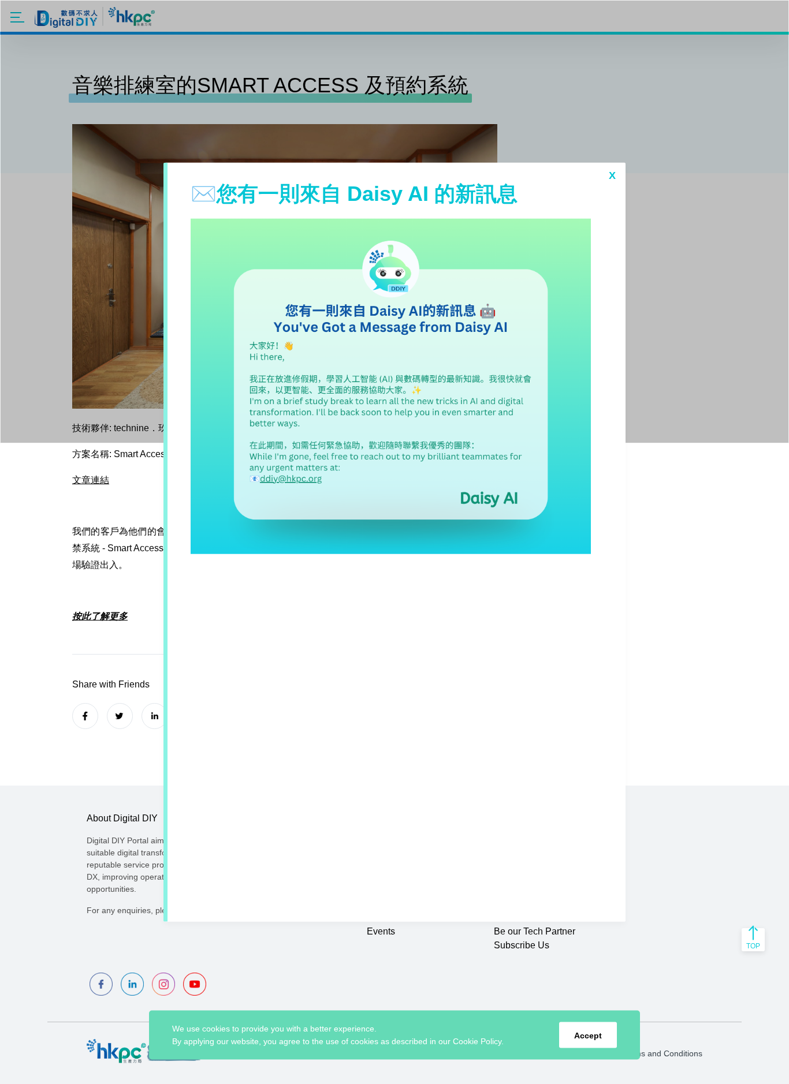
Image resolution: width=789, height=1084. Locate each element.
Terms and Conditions (662, 1053)
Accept (588, 1035)
